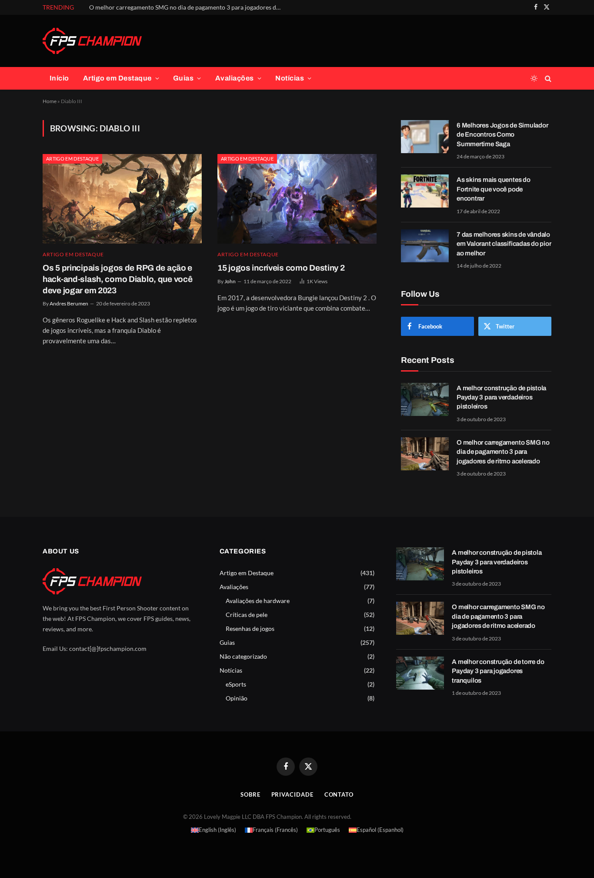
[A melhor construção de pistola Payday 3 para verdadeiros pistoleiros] (425, 399)
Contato (339, 794)
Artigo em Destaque (117, 78)
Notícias (289, 78)
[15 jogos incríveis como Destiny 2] (297, 199)
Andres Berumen (69, 303)
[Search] (547, 78)
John (230, 281)
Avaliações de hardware (258, 600)
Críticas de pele (246, 614)
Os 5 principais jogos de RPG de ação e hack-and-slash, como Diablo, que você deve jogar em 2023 (117, 279)
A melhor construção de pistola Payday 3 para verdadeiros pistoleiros (501, 397)
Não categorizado (243, 656)
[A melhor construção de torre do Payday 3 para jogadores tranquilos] (420, 673)
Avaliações (234, 78)
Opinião (236, 698)
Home (50, 101)
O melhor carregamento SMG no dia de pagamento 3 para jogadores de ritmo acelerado (187, 7)
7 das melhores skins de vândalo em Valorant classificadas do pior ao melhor (504, 244)
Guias (183, 78)
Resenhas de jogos (250, 628)
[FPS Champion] (92, 40)
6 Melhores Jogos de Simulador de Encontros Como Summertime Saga (502, 134)
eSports (236, 684)
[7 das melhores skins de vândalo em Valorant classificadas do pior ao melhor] (425, 245)
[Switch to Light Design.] (534, 78)
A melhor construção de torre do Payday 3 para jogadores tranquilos (498, 671)
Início (59, 78)
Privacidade (292, 794)
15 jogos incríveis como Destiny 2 (281, 267)
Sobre (250, 794)
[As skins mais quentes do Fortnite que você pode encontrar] (425, 191)
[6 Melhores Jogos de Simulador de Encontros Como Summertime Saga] (425, 136)
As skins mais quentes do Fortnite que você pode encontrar (494, 189)
